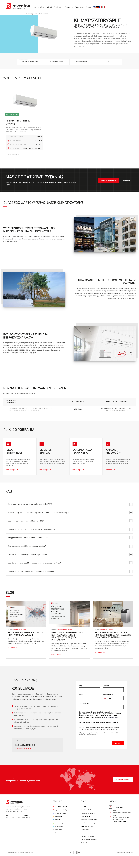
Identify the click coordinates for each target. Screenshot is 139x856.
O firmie (49, 7)
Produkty (57, 7)
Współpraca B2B (86, 809)
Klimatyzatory (59, 826)
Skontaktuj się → (123, 779)
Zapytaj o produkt (108, 180)
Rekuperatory (59, 823)
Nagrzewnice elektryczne (62, 809)
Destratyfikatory (59, 816)
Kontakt (88, 7)
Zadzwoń (126, 180)
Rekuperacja (16, 629)
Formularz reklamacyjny (88, 836)
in (70, 852)
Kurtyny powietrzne (62, 629)
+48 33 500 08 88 (25, 745)
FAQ (109, 61)
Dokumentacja (85, 816)
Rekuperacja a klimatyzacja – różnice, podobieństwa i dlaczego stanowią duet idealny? (113, 635)
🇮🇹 (103, 7)
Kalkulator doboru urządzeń (89, 823)
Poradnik (70, 629)
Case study (23, 629)
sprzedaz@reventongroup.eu (23, 748)
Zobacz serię (12, 154)
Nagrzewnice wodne (61, 806)
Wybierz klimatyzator (30, 61)
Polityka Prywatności (87, 843)
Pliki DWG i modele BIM (88, 813)
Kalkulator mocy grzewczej (89, 819)
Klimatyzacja (111, 629)
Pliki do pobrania (82, 61)
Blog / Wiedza (85, 829)
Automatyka (58, 829)
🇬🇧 (94, 7)
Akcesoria (58, 833)
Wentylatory (58, 819)
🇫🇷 (100, 7)
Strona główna (40, 7)
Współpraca (79, 7)
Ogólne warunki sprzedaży (89, 839)
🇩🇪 (97, 7)
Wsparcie (68, 7)
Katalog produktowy (87, 826)
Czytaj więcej (13, 647)
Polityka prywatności (28, 852)
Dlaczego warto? (56, 61)
